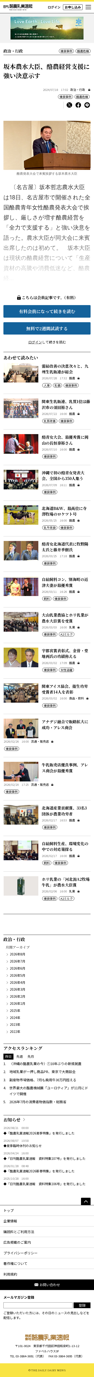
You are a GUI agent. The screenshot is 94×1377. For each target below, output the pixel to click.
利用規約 (10, 1274)
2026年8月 (17, 954)
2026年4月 (17, 982)
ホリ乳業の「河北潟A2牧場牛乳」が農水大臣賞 (66, 882)
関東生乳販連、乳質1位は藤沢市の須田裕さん (66, 404)
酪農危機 (83, 51)
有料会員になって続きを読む (47, 311)
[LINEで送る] (87, 105)
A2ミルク (66, 634)
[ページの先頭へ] (86, 1201)
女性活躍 (66, 670)
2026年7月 (17, 961)
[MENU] (88, 7)
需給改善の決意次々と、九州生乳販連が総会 (65, 369)
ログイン (54, 7)
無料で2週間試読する (47, 328)
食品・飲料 (76, 698)
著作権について (15, 1263)
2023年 (15, 1024)
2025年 (15, 1010)
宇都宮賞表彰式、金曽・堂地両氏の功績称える (65, 653)
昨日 (8, 1056)
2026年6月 (17, 968)
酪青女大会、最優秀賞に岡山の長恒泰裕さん (65, 440)
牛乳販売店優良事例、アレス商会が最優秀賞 (65, 767)
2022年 (15, 1031)
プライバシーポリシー (20, 1252)
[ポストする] (69, 105)
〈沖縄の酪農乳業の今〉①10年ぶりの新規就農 (45, 1063)
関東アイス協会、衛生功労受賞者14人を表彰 (65, 689)
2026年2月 (17, 996)
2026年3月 (17, 989)
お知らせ (12, 1119)
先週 (19, 1056)
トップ (8, 1210)
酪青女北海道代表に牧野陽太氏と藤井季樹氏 (65, 547)
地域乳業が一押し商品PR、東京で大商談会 (42, 1071)
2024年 (15, 1017)
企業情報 (10, 1221)
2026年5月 (17, 975)
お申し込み (73, 7)
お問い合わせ (49, 1284)
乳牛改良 (50, 527)
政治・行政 (77, 89)
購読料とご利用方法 (18, 1231)
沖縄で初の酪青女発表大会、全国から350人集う (63, 475)
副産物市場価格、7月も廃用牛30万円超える (42, 1079)
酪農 (72, 378)
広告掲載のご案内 (17, 1242)
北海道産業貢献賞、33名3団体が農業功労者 (64, 811)
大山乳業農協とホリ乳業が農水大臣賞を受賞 (65, 618)
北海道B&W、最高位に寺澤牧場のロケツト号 (64, 511)
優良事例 (66, 51)
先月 (31, 1056)
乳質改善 (50, 421)
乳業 (72, 627)
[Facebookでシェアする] (78, 105)
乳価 (57, 385)
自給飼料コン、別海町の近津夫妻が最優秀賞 (65, 582)
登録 (82, 1305)
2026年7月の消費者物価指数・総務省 (37, 1101)
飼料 (47, 598)
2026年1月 (17, 1003)
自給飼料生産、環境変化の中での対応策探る (65, 846)
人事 (47, 385)
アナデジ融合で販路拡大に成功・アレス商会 (65, 724)
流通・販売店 (40, 741)
